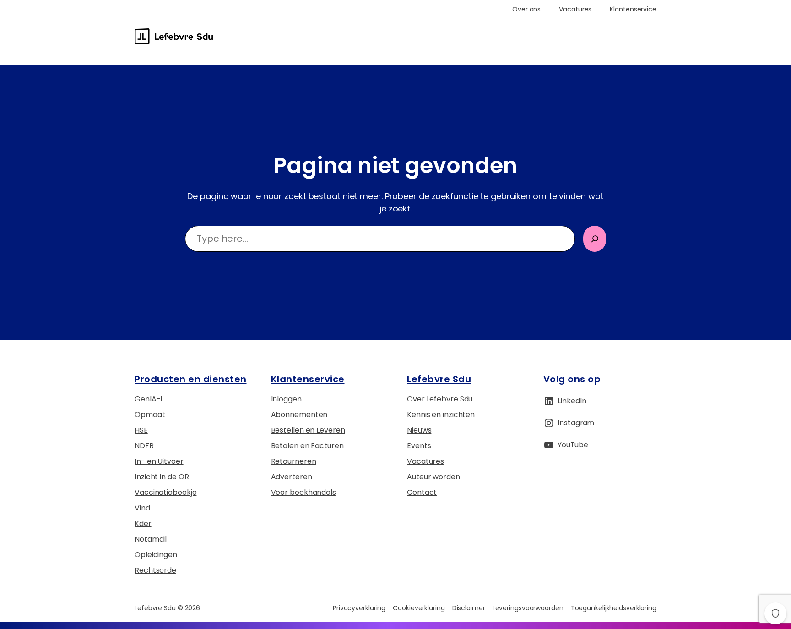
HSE (141, 430)
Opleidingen (156, 554)
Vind (142, 508)
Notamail (151, 539)
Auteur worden (433, 477)
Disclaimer (468, 608)
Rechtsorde (155, 570)
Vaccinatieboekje (165, 492)
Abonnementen (299, 414)
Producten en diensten (191, 379)
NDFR (144, 445)
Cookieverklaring (418, 608)
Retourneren (293, 461)
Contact (422, 492)
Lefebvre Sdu (439, 379)
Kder (143, 523)
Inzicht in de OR (162, 477)
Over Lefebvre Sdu (439, 399)
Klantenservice (308, 379)
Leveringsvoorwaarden (528, 608)
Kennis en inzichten (441, 414)
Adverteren (291, 477)
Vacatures (425, 461)
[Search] (594, 239)
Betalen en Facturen (307, 445)
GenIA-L (149, 399)
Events (419, 445)
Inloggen (286, 399)
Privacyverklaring (359, 608)
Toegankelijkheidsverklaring (613, 608)
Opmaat (150, 414)
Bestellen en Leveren (308, 430)
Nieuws (419, 430)
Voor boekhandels (303, 492)
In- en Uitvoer (159, 461)
